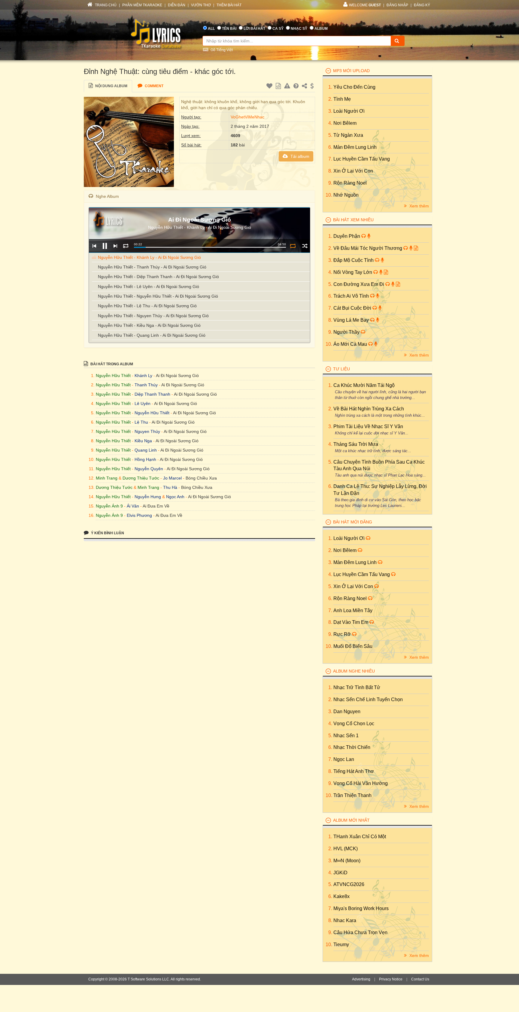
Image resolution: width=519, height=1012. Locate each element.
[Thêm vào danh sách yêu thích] (270, 87)
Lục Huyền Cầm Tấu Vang (361, 158)
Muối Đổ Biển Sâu (352, 646)
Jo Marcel (172, 478)
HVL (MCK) (345, 848)
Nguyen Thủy (147, 431)
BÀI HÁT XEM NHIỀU (353, 219)
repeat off (292, 246)
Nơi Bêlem (345, 123)
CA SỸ (278, 28)
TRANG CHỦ (105, 5)
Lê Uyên (142, 403)
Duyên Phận (347, 236)
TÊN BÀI (229, 28)
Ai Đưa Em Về (156, 506)
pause (104, 246)
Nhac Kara (344, 920)
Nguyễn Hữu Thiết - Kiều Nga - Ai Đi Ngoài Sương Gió (149, 325)
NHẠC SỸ (299, 28)
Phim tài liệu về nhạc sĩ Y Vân (368, 426)
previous (94, 246)
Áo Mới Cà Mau (350, 344)
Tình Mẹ (342, 99)
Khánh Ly (143, 375)
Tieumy (341, 944)
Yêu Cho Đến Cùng (354, 87)
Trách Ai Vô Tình (351, 296)
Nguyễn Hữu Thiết (113, 375)
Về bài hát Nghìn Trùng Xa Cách (368, 408)
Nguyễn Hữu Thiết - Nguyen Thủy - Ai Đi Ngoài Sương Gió (153, 315)
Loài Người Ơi (349, 111)
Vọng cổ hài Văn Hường (360, 783)
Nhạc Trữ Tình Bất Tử (356, 687)
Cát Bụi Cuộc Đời (352, 308)
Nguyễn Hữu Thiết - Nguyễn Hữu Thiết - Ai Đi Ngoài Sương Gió (158, 296)
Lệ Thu (141, 422)
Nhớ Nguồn (346, 195)
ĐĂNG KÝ (422, 5)
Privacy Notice (390, 979)
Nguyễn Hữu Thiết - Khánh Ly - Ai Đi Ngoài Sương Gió (149, 257)
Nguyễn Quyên (149, 468)
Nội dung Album (110, 86)
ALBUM (321, 28)
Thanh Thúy (146, 384)
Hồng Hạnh (145, 459)
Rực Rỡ (342, 634)
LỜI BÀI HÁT (254, 28)
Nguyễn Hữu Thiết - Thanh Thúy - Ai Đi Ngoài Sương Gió (152, 267)
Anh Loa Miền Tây (352, 610)
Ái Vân (133, 506)
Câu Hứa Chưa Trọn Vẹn (360, 932)
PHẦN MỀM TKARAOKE (142, 5)
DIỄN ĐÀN (176, 5)
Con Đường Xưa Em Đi (359, 284)
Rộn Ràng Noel (350, 183)
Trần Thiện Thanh (352, 795)
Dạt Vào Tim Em (351, 622)
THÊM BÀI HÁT (229, 5)
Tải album (299, 156)
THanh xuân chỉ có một (359, 836)
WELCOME (365, 5)
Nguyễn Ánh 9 (109, 506)
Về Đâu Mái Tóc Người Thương (368, 248)
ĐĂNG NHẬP (397, 5)
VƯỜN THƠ (201, 5)
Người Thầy (347, 332)
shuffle (304, 246)
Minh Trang (106, 478)
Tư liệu (341, 368)
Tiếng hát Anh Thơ (353, 771)
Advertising (361, 979)
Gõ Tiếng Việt (221, 50)
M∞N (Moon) (346, 860)
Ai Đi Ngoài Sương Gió (177, 375)
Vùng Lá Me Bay (351, 320)
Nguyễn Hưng (148, 496)
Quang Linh (146, 450)
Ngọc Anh (175, 496)
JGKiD (340, 872)
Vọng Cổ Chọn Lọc (353, 723)
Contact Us (420, 979)
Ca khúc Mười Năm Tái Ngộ (364, 385)
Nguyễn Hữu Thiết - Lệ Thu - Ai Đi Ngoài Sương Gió (147, 305)
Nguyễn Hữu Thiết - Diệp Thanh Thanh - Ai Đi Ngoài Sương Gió (158, 276)
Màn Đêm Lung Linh (355, 147)
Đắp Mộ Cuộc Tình (354, 260)
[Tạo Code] (279, 87)
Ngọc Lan (343, 759)
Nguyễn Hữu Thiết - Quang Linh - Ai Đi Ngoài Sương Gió (151, 335)
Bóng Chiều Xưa (201, 478)
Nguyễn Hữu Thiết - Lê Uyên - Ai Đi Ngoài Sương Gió (148, 286)
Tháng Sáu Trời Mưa (355, 444)
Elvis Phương (139, 515)
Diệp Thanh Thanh (152, 394)
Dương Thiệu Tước (141, 478)
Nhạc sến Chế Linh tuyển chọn (368, 699)
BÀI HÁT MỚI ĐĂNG (352, 522)
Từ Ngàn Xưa (348, 135)
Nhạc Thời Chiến (351, 747)
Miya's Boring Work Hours (361, 908)
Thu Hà (170, 487)
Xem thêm (418, 206)
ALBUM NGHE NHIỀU (354, 671)
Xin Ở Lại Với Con (353, 170)
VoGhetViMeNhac (247, 117)
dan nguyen (346, 711)
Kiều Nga (143, 440)
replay (125, 246)
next (115, 246)
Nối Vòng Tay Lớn (353, 272)
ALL (211, 28)
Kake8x (341, 896)
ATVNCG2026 (348, 884)
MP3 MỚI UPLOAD (351, 70)
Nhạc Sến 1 (346, 735)
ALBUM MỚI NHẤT (351, 820)
